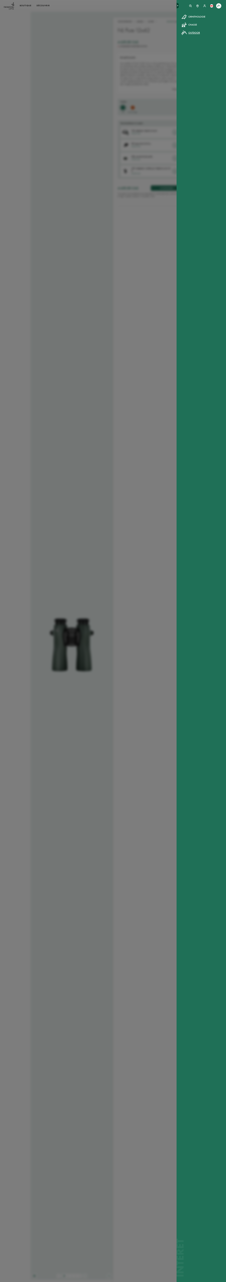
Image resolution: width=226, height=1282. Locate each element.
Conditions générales (136, 54)
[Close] (166, 19)
